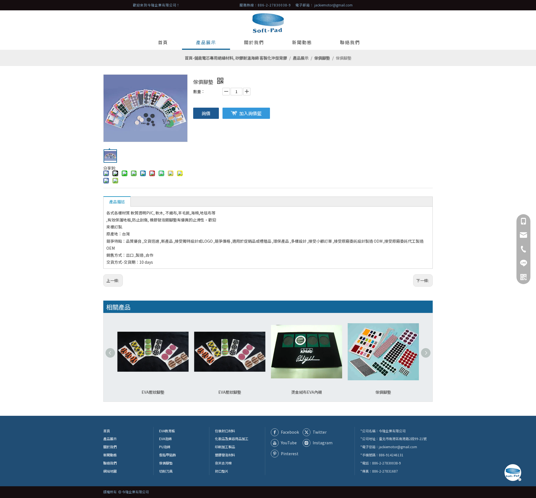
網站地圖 (110, 471)
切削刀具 (166, 471)
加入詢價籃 (250, 113)
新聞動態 (110, 454)
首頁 (106, 430)
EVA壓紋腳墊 (153, 392)
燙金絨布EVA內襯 (306, 392)
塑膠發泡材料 (225, 454)
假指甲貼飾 (167, 454)
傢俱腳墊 (383, 392)
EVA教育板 (167, 430)
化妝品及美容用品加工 (231, 438)
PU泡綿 (164, 446)
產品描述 (117, 201)
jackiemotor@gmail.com (333, 5)
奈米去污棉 (223, 463)
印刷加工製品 (225, 446)
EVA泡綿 (165, 438)
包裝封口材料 (225, 430)
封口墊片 (221, 471)
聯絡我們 (110, 463)
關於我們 (110, 446)
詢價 (206, 113)
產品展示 (110, 438)
